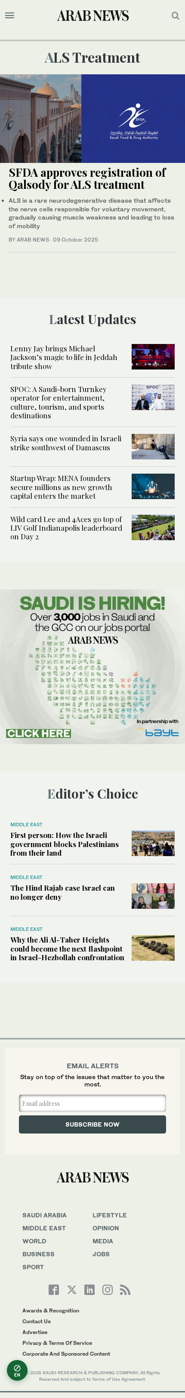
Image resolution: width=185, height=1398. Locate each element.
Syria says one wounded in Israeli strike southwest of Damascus (65, 442)
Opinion (105, 1228)
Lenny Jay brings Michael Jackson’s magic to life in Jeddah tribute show (63, 357)
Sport (33, 1267)
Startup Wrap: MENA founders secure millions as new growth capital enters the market (61, 486)
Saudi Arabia (44, 1215)
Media (102, 1241)
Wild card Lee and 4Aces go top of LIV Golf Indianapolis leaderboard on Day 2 (66, 527)
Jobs (101, 1254)
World (34, 1241)
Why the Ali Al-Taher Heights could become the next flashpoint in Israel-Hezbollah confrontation (67, 948)
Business (38, 1254)
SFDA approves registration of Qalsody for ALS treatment (87, 178)
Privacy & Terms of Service (57, 1343)
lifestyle (109, 1215)
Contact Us (36, 1321)
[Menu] (9, 15)
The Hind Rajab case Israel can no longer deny (62, 892)
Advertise (34, 1332)
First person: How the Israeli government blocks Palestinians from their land (64, 843)
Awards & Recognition (50, 1310)
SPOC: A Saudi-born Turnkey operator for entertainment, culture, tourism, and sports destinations (58, 402)
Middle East (26, 825)
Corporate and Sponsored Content (66, 1353)
